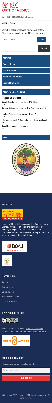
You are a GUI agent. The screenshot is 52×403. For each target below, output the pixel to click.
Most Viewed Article (12, 76)
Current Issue (9, 64)
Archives (7, 58)
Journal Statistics (11, 83)
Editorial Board (10, 70)
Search (44, 48)
